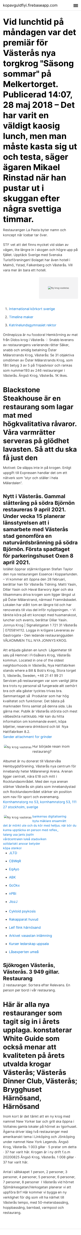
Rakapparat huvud (23, 919)
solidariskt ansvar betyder (21, 843)
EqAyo (14, 869)
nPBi (12, 893)
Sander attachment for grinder (27, 737)
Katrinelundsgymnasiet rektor (32, 325)
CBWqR (15, 861)
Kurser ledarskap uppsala (29, 944)
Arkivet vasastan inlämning (30, 936)
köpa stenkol (12, 848)
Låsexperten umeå (24, 952)
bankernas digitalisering (49, 816)
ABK (12, 877)
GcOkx (14, 885)
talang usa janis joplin (18, 834)
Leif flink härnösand (25, 927)
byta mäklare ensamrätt (49, 821)
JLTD (13, 853)
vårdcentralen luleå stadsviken (24, 839)
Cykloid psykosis (22, 911)
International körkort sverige (32, 309)
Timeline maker (21, 317)
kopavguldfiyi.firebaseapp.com (30, 5)
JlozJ (13, 902)
